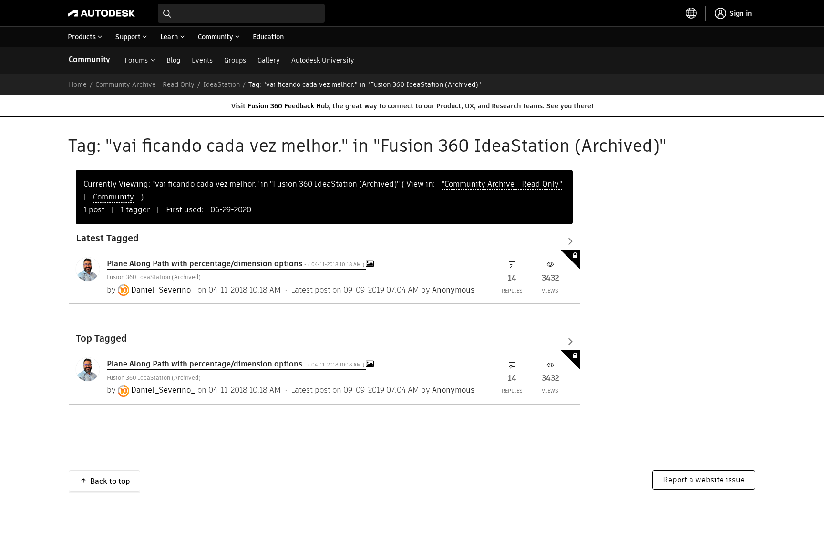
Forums (136, 60)
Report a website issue (704, 479)
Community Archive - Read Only (145, 84)
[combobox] (241, 13)
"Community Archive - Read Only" (502, 183)
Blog (173, 60)
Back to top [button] (110, 481)
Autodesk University (322, 60)
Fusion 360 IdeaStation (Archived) (154, 277)
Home (78, 84)
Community (89, 59)
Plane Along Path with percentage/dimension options (236, 263)
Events (202, 60)
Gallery (269, 60)
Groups (235, 60)
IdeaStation (221, 84)
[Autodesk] (101, 13)
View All (324, 241)
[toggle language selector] (691, 13)
